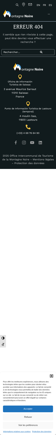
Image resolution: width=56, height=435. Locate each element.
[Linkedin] (40, 142)
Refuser (28, 417)
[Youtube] (32, 142)
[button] (51, 375)
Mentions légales (43, 159)
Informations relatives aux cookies (17, 432)
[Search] (41, 52)
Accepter (28, 408)
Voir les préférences (28, 425)
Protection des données (41, 432)
